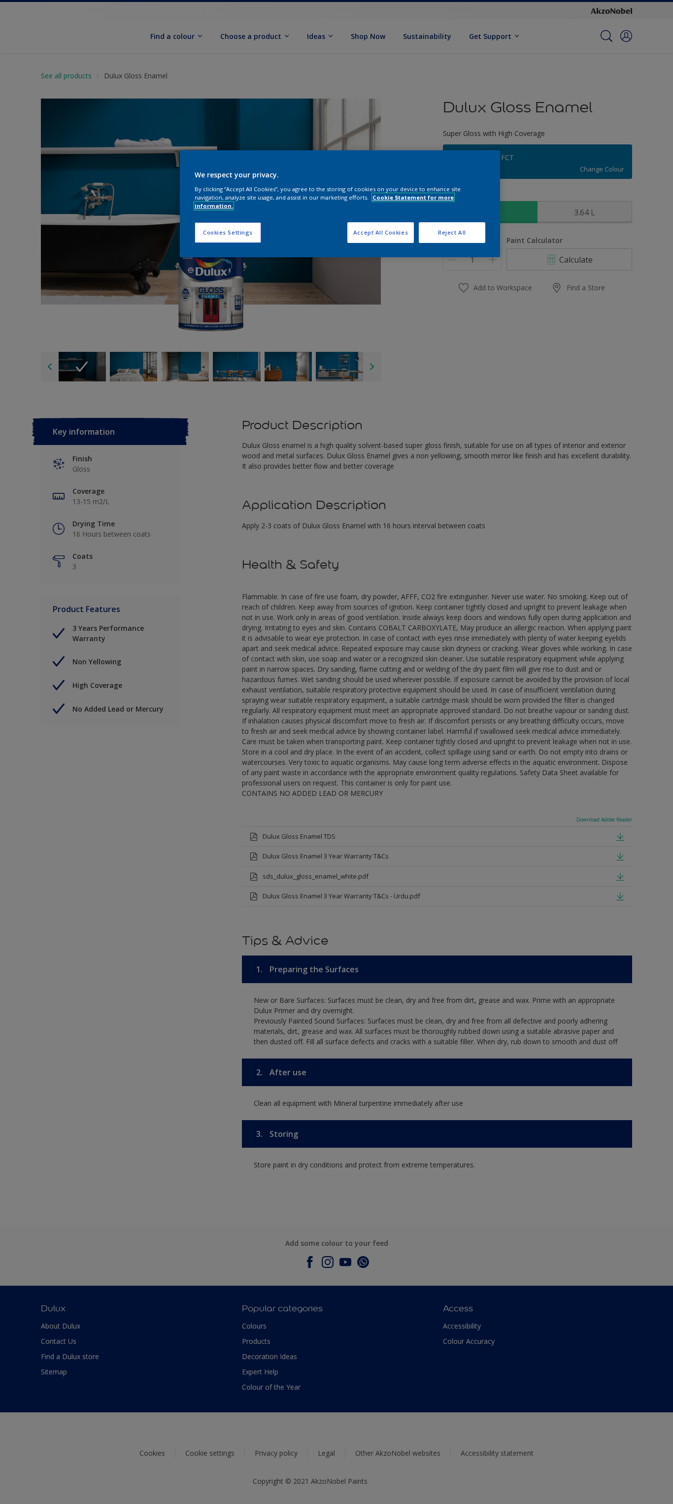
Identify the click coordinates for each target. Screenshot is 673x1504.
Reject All (452, 232)
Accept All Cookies (380, 232)
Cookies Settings (228, 232)
